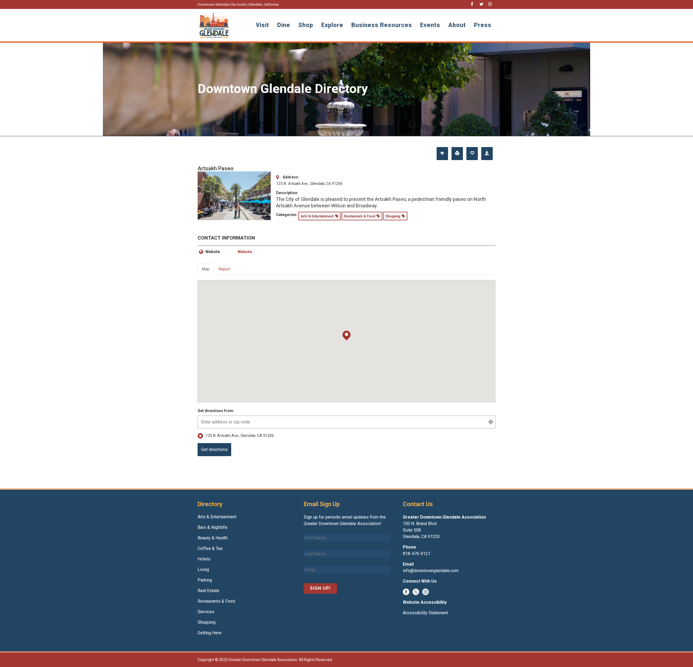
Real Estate (208, 590)
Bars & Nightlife (212, 527)
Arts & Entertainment (217, 516)
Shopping (206, 622)
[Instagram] (425, 591)
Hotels (204, 559)
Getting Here (209, 632)
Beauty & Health (213, 537)
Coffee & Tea (210, 548)
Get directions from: (216, 411)
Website (245, 252)
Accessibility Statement (425, 612)
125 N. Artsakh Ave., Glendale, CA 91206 (240, 435)
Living (203, 569)
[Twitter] (416, 591)
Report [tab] (224, 269)
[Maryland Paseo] (234, 195)
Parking (205, 580)
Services (206, 611)
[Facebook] (406, 591)
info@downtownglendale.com (431, 570)
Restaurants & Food (216, 601)
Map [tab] (206, 269)
